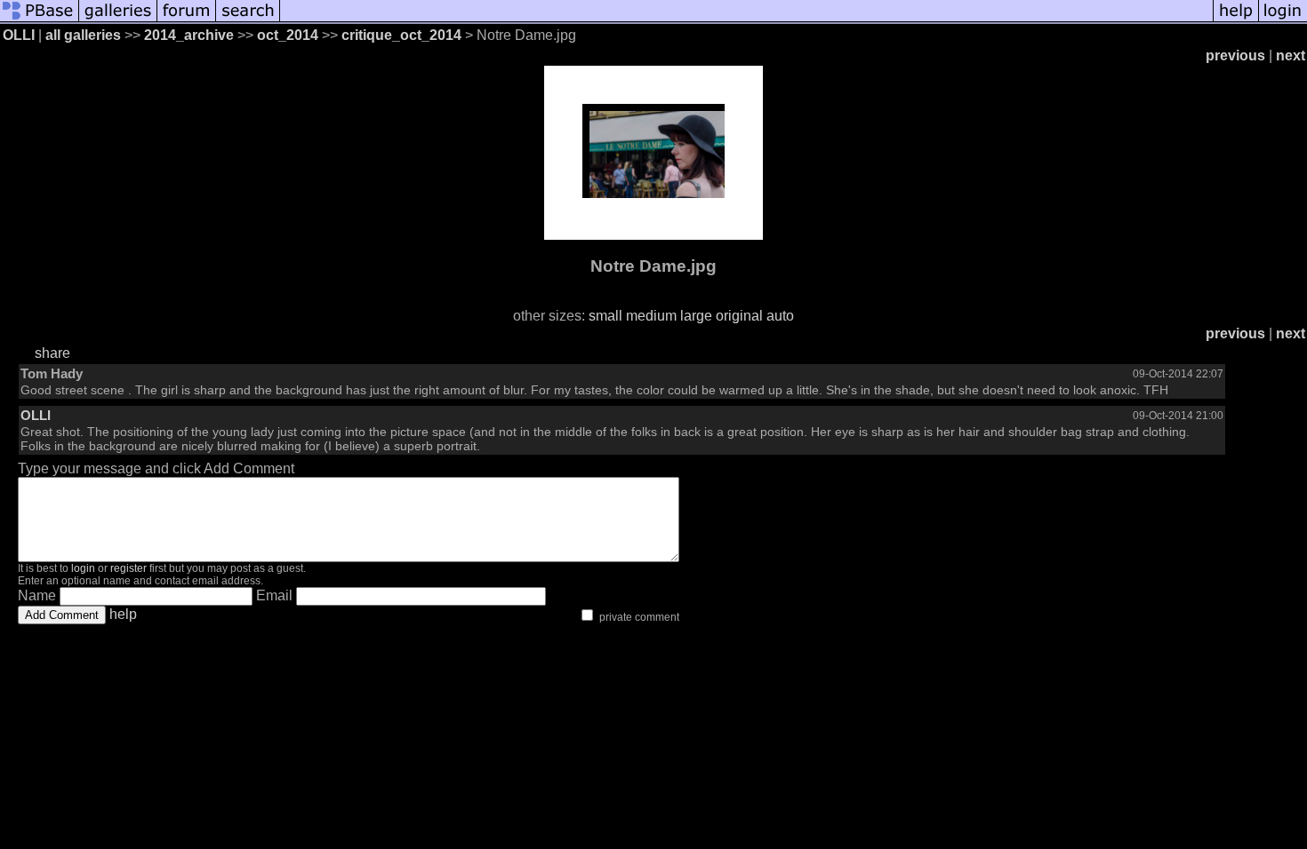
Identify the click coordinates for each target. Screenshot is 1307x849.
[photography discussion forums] (186, 20)
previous (1235, 55)
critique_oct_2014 (401, 35)
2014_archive (189, 35)
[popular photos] (746, 20)
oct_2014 (287, 35)
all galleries (83, 35)
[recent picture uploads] (118, 20)
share (52, 353)
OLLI (19, 35)
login (83, 568)
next (1290, 55)
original (739, 315)
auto (780, 315)
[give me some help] (1236, 20)
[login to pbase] (1283, 20)
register (128, 568)
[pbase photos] (39, 20)
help (123, 614)
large (696, 315)
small (605, 315)
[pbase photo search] (248, 20)
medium (651, 315)
